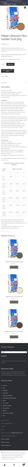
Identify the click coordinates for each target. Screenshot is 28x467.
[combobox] (14, 352)
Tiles (4, 415)
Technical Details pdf (6, 231)
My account (5, 403)
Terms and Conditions (8, 413)
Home (4, 400)
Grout (6, 76)
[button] (25, 7)
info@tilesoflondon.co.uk (17, 432)
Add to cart (10, 64)
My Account (4, 465)
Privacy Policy (6, 408)
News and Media (7, 405)
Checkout (5, 390)
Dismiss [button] (3, 460)
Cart (4, 388)
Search (14, 465)
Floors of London (5, 442)
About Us (5, 385)
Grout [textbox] (14, 352)
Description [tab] (4, 82)
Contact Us (5, 393)
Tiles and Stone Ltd (5, 445)
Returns (4, 410)
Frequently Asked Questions (9, 398)
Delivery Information (8, 395)
